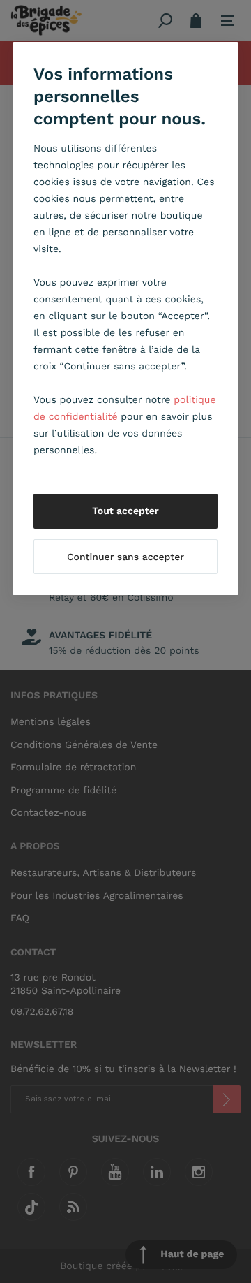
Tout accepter (125, 511)
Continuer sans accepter (125, 557)
